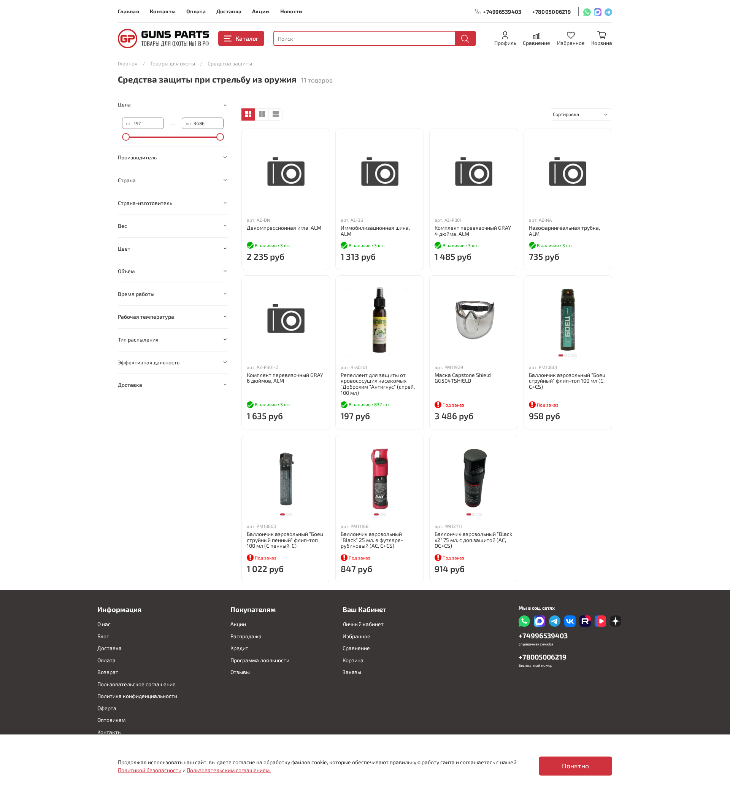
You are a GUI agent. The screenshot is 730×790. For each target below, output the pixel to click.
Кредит (239, 648)
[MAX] (597, 11)
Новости (291, 11)
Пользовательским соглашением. (229, 770)
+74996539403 (502, 11)
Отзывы (240, 672)
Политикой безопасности (149, 770)
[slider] (126, 137)
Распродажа (246, 636)
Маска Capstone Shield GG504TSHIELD (463, 378)
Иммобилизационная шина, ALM (375, 230)
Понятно (575, 766)
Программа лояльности (259, 660)
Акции (260, 11)
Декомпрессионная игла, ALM (284, 227)
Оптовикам (111, 720)
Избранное (356, 636)
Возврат (107, 672)
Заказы (352, 672)
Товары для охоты (172, 63)
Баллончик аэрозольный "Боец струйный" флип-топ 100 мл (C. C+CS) (567, 381)
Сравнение (356, 648)
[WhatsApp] (587, 11)
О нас (104, 624)
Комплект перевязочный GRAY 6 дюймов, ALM (285, 378)
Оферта (106, 708)
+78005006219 (551, 11)
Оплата (196, 11)
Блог (103, 636)
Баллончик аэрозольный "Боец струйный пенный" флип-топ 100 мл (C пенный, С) (285, 540)
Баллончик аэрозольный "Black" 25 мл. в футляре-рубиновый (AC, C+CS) (372, 540)
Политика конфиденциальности (137, 696)
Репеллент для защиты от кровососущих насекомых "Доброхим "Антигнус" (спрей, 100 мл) (378, 384)
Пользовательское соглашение (136, 684)
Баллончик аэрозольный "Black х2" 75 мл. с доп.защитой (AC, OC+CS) (473, 540)
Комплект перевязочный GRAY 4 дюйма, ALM (473, 230)
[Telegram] (608, 11)
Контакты (163, 11)
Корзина (353, 660)
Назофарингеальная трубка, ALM (564, 230)
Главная (128, 11)
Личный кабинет (363, 624)
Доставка (228, 11)
